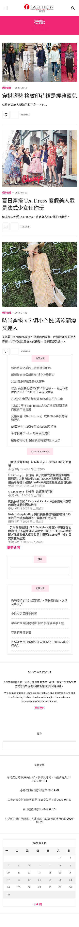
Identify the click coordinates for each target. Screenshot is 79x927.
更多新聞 (13, 547)
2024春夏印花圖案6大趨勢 (28, 381)
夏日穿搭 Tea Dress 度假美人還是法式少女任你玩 (38, 204)
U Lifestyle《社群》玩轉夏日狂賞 (30, 492)
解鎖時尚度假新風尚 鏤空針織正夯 (32, 375)
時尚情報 (6, 88)
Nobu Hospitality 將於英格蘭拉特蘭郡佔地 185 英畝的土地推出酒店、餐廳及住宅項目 (39, 516)
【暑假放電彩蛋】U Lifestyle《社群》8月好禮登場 (39, 463)
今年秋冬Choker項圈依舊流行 (30, 433)
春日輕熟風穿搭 (21, 632)
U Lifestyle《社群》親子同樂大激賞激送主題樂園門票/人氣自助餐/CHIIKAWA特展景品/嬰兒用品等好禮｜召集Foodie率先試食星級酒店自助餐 (40, 478)
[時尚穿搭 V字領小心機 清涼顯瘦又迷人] (39, 274)
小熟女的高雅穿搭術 (24, 613)
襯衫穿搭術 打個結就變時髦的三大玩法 (35, 440)
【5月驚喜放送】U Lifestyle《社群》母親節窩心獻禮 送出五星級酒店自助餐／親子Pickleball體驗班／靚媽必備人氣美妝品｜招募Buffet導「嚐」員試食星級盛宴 (40, 533)
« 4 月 (38, 904)
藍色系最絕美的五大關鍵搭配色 (31, 368)
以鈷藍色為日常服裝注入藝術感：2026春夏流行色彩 (35, 818)
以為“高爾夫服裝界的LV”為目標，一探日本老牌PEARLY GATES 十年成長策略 (39, 390)
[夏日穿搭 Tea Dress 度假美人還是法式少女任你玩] (39, 158)
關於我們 (39, 707)
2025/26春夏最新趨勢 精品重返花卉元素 (37, 399)
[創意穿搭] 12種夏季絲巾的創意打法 (33, 426)
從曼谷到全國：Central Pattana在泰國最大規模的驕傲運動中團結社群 (39, 503)
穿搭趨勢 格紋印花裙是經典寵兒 (39, 95)
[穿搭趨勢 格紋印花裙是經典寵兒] (39, 62)
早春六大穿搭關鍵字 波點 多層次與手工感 (37, 623)
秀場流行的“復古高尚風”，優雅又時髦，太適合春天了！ (39, 777)
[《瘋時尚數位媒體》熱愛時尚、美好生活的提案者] (39, 8)
